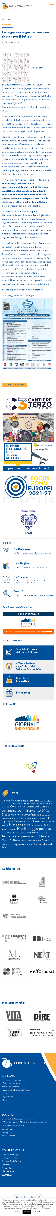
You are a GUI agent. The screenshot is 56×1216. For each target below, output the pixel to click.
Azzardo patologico (46, 801)
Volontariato (39, 844)
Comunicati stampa (10, 1154)
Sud (9, 845)
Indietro (8, 19)
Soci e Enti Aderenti (10, 1087)
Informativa (37, 1211)
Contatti (8, 1175)
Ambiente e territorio (27, 801)
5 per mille (8, 801)
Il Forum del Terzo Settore (13, 1080)
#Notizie (6, 25)
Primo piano (11, 836)
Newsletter (7, 1168)
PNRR (9, 833)
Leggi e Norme (8, 1129)
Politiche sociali (19, 833)
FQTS (29, 821)
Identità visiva (8, 1171)
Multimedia (6, 1165)
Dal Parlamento (29, 810)
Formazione (10, 704)
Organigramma (8, 1097)
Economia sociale (10, 818)
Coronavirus (18, 806)
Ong (3, 833)
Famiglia (10, 821)
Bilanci (5, 1100)
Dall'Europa (42, 807)
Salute (23, 841)
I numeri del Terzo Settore (13, 1126)
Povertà (31, 832)
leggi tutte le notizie (14, 385)
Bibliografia (7, 1132)
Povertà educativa (42, 833)
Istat (44, 825)
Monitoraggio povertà (34, 829)
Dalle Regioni (9, 811)
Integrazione (36, 825)
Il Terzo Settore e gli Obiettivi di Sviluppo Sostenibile (24, 1122)
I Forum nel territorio (11, 1083)
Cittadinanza (16, 804)
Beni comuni (6, 803)
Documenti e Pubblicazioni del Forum (18, 1119)
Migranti (12, 829)
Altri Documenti (8, 1136)
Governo (38, 821)
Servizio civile (34, 841)
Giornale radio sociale (17, 607)
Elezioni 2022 (43, 818)
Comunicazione (29, 804)
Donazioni (46, 815)
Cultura (30, 807)
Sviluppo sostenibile (21, 845)
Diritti (45, 810)
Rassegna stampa (9, 1158)
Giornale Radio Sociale (11, 1161)
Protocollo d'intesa (29, 837)
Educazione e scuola (28, 818)
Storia (4, 1093)
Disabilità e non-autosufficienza (21, 814)
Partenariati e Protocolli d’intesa (16, 1090)
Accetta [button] (27, 1211)
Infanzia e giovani (19, 824)
